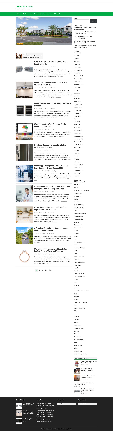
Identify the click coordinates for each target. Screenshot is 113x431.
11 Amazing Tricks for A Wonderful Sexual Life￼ (87, 369)
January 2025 (77, 107)
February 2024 (78, 130)
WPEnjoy (59, 428)
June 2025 (77, 93)
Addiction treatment (79, 182)
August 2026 (77, 53)
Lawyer (76, 279)
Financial (53, 129)
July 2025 (76, 90)
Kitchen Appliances (79, 273)
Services (76, 331)
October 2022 (78, 167)
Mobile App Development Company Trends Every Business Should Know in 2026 (51, 167)
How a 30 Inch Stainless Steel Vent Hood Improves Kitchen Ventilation (50, 208)
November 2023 (78, 139)
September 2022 (78, 170)
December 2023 (78, 136)
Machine (76, 294)
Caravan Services (78, 207)
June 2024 (77, 122)
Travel (75, 342)
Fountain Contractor (79, 242)
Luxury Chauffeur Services (81, 291)
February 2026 (78, 70)
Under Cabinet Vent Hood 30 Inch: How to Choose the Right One (50, 84)
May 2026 (77, 61)
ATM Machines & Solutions (81, 190)
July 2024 (76, 119)
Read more (60, 76)
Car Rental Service (79, 205)
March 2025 (77, 101)
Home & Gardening (79, 256)
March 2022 (77, 176)
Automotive (77, 196)
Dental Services (78, 216)
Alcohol (76, 187)
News (49, 14)
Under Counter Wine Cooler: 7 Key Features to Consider (29, 420)
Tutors (76, 348)
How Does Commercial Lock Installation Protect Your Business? (50, 146)
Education (76, 222)
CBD (75, 210)
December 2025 (78, 76)
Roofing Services (78, 328)
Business (25, 14)
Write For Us (57, 14)
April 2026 (77, 64)
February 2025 (78, 104)
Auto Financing (78, 193)
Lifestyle (42, 14)
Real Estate (77, 325)
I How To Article (24, 6)
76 (46, 270)
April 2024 (77, 124)
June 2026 (77, 58)
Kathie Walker (37, 67)
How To (19, 14)
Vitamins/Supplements (80, 354)
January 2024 (77, 133)
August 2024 (77, 116)
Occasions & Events (79, 308)
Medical (76, 299)
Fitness (76, 236)
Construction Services (80, 213)
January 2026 (77, 73)
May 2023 (77, 156)
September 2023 (78, 145)
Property (76, 322)
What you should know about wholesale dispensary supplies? (84, 383)
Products (76, 319)
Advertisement (78, 185)
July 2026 (76, 56)
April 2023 (77, 159)
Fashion (52, 254)
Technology (53, 171)
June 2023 (77, 153)
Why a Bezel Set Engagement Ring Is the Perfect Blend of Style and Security (50, 250)
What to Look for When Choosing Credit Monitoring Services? (50, 125)
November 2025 (78, 79)
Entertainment (78, 225)
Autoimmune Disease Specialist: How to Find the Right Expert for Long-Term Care (52, 187)
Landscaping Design (79, 276)
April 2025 (77, 99)
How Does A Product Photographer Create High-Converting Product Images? (32, 57)
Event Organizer (78, 228)
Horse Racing (77, 265)
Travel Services (78, 345)
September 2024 (78, 113)
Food (75, 239)
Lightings (76, 288)
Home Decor (34, 14)
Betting (76, 199)
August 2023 (77, 147)
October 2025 (78, 81)
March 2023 (77, 162)
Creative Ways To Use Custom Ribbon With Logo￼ (89, 362)
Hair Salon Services (79, 248)
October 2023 (78, 142)
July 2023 (76, 150)
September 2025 (78, 84)
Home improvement (79, 262)
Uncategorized (78, 351)
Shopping (76, 334)
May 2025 (77, 96)
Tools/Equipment (78, 339)
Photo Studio (77, 316)
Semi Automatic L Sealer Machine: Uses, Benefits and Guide (88, 390)
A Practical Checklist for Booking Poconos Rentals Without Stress (51, 229)
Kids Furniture (78, 271)
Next (50, 270)
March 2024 (77, 127)
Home (75, 253)
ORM (75, 311)
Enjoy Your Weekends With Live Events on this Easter (89, 376)
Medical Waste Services (80, 302)
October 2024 (78, 110)
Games (76, 245)
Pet (75, 314)
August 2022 (77, 173)
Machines (76, 296)
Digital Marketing (78, 219)
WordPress (69, 428)
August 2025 (77, 87)
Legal (75, 282)
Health (52, 191)
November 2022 (78, 165)
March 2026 (77, 67)
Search (76, 18)
